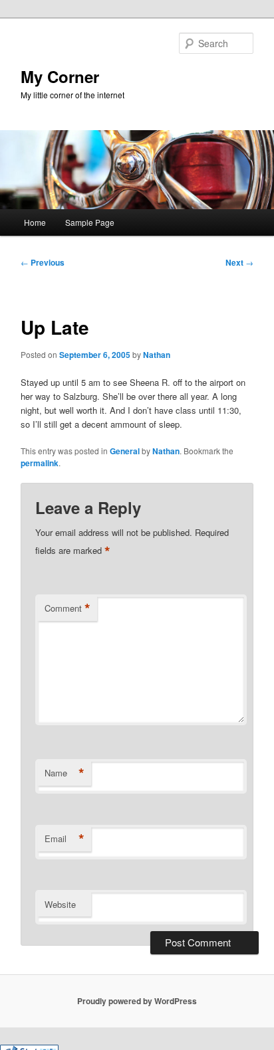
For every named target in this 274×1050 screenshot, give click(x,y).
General (125, 451)
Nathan (156, 355)
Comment (67, 608)
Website (60, 904)
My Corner (60, 76)
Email (64, 838)
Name (64, 773)
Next (239, 262)
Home (35, 222)
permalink (40, 463)
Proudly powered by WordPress (137, 1001)
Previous (43, 262)
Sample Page (89, 222)
